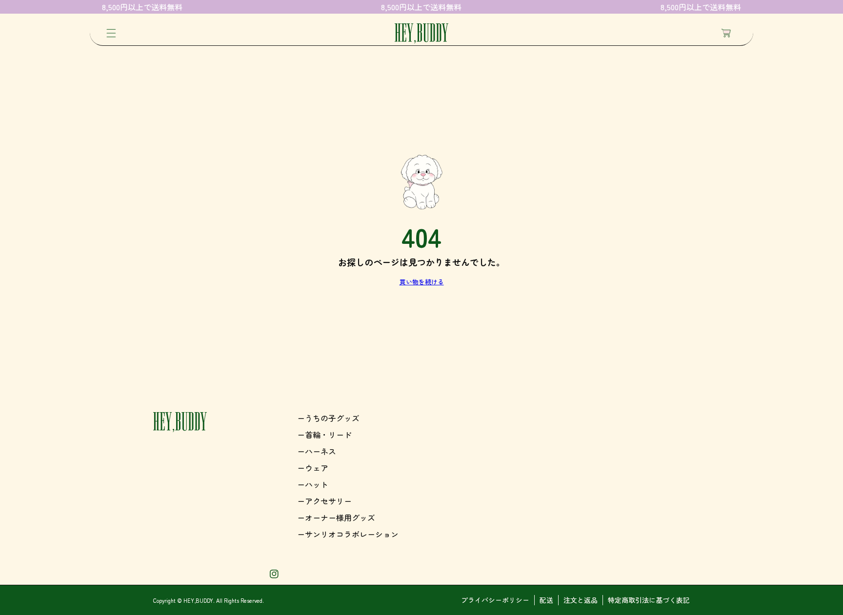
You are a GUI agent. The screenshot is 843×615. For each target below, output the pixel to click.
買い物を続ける (422, 281)
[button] (111, 33)
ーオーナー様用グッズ (336, 517)
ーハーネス (316, 451)
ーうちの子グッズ (328, 418)
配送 (546, 600)
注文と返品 (580, 600)
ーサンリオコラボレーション (348, 534)
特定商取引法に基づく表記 (649, 600)
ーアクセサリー (324, 501)
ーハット (312, 484)
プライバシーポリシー (495, 600)
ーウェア (312, 468)
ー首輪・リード (324, 434)
